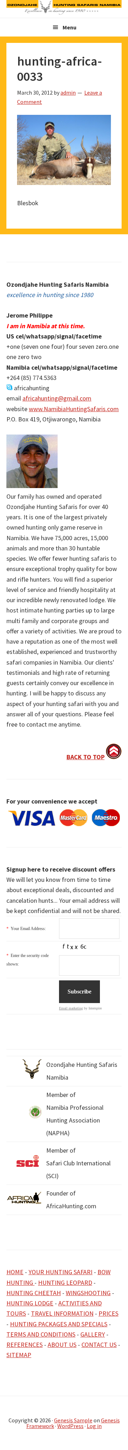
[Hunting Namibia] (64, 13)
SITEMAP (18, 1355)
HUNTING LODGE (29, 1303)
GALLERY (92, 1334)
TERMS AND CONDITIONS (40, 1334)
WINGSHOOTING (88, 1293)
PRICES (108, 1313)
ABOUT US (62, 1344)
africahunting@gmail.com (56, 398)
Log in (94, 1425)
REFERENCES (24, 1344)
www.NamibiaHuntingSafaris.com (74, 409)
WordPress (70, 1425)
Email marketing (71, 1008)
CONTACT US (99, 1344)
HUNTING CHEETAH (33, 1293)
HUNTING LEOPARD (65, 1282)
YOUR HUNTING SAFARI (60, 1272)
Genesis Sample (73, 1420)
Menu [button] (69, 27)
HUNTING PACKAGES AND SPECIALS (58, 1324)
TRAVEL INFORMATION (62, 1313)
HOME (14, 1272)
